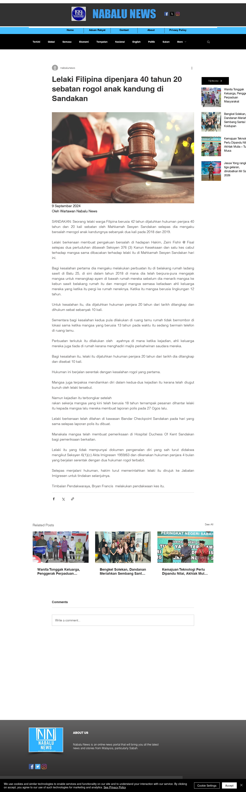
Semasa (66, 41)
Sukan (166, 41)
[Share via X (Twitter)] (63, 499)
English (136, 41)
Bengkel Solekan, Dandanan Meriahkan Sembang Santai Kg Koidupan (123, 571)
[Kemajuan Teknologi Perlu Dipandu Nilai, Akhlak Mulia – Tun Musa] (185, 547)
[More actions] (191, 68)
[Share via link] (72, 499)
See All (209, 524)
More (180, 41)
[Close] (241, 785)
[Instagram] (178, 14)
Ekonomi (84, 41)
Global (51, 41)
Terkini (36, 41)
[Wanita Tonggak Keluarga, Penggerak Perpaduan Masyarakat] (61, 547)
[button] (208, 41)
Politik (151, 41)
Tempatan (101, 41)
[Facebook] (166, 14)
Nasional (120, 41)
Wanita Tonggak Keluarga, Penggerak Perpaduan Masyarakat (58, 571)
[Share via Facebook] (54, 499)
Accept (229, 785)
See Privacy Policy (115, 787)
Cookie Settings (206, 785)
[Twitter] (37, 766)
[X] (172, 14)
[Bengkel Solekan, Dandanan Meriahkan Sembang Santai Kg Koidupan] (123, 547)
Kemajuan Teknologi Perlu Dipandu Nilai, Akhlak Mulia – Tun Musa (184, 571)
